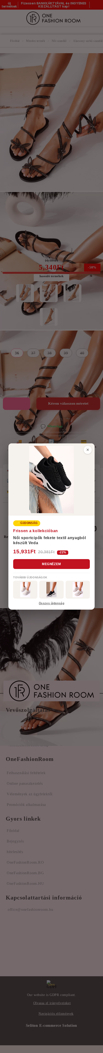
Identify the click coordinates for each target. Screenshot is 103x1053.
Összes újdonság (51, 603)
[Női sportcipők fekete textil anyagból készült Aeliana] (51, 590)
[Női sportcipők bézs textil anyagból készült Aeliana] (78, 590)
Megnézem (51, 564)
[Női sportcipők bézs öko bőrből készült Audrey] (25, 590)
